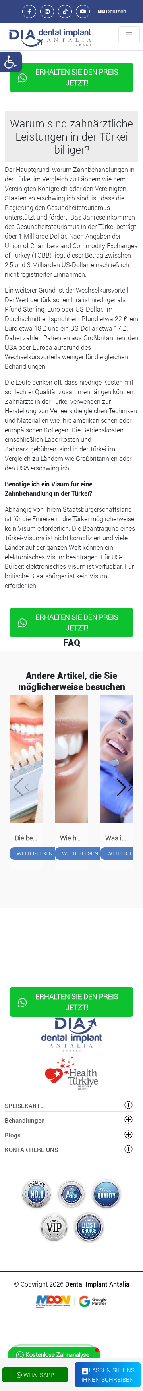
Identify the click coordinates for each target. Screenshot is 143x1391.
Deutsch (115, 11)
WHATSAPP (38, 1375)
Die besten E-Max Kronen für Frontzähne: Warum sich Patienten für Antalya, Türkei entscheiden (29, 837)
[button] (123, 787)
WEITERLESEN (35, 853)
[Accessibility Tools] (11, 62)
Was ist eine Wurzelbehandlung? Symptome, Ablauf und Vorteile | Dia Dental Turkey (119, 837)
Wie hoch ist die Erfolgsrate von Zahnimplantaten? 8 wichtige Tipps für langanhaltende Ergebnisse (74, 837)
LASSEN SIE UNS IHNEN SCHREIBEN (108, 1374)
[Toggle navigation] (129, 35)
